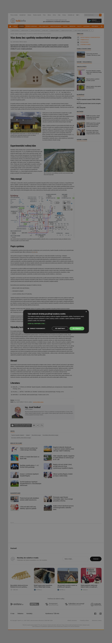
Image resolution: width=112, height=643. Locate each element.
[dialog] (56, 321)
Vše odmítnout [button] (60, 328)
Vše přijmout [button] (77, 328)
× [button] (86, 311)
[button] (56, 323)
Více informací (41, 320)
